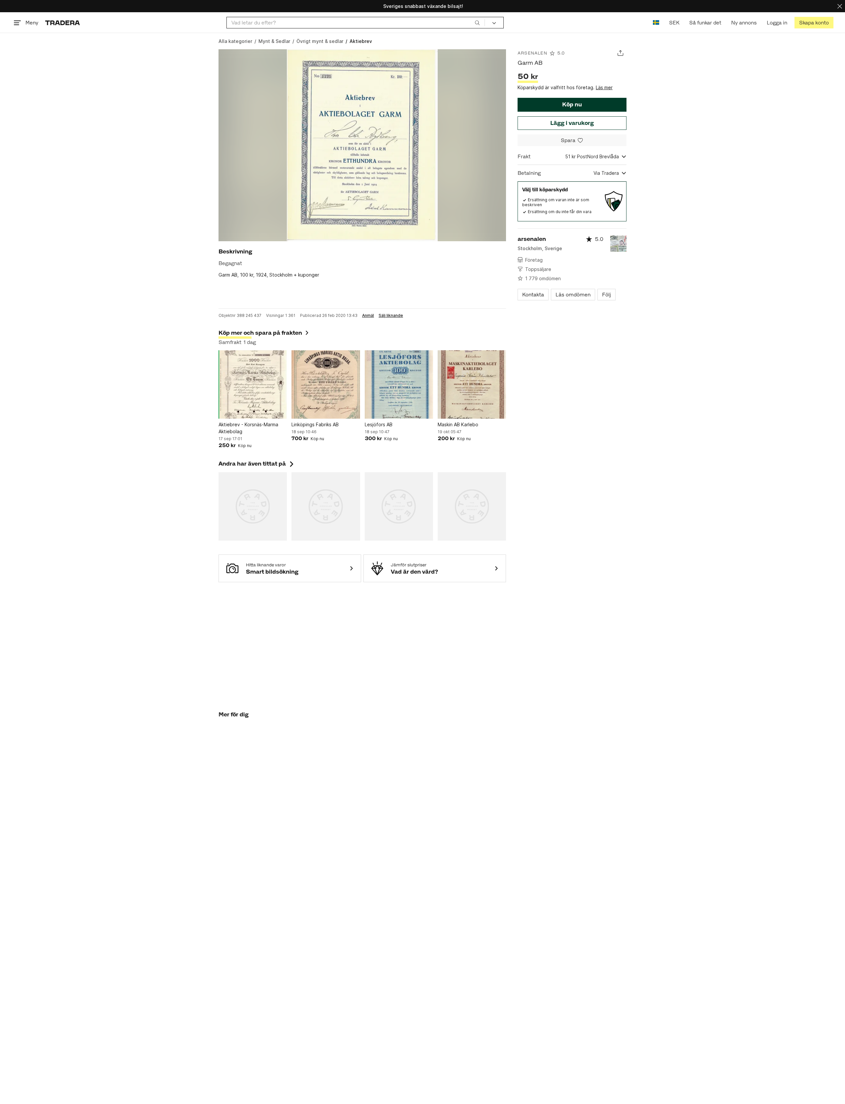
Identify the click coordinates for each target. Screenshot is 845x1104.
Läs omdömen (573, 294)
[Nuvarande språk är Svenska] (656, 22)
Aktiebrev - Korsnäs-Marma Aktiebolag (248, 428)
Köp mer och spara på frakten (260, 332)
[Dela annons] (620, 53)
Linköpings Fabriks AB (315, 424)
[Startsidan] (62, 22)
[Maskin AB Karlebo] (472, 384)
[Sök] (477, 22)
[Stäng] (840, 6)
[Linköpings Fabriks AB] (325, 384)
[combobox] (356, 22)
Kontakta (533, 294)
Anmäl (368, 315)
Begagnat (230, 263)
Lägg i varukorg (572, 123)
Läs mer (604, 87)
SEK (674, 22)
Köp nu (572, 104)
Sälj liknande (391, 315)
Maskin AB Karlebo (458, 424)
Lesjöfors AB (378, 424)
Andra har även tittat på (257, 463)
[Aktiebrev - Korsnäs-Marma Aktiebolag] (253, 384)
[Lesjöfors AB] (399, 384)
